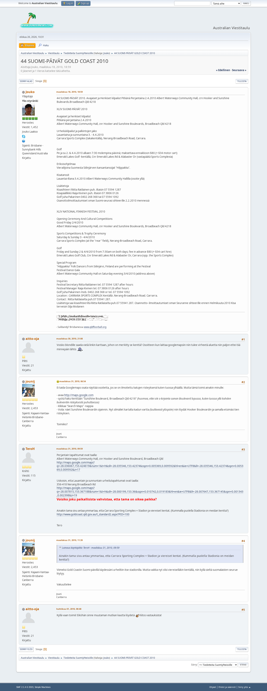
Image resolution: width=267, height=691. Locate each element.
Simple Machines (43, 687)
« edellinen (223, 70)
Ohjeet (212, 687)
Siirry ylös (26, 649)
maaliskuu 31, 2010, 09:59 (69, 448)
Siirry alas (26, 81)
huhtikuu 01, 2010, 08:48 (68, 608)
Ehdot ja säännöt (227, 687)
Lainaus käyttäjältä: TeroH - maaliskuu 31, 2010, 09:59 (90, 547)
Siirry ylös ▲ (244, 687)
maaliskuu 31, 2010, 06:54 (72, 381)
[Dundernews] (23, 140)
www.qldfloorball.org (95, 327)
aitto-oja (32, 338)
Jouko (106, 53)
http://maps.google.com (78, 395)
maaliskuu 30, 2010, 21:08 (69, 338)
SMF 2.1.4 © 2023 (24, 687)
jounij (30, 381)
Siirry (194, 664)
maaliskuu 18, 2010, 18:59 (69, 91)
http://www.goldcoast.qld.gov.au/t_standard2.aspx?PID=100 (93, 514)
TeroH (30, 449)
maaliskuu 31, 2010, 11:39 (69, 540)
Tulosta (241, 81)
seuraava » (239, 70)
